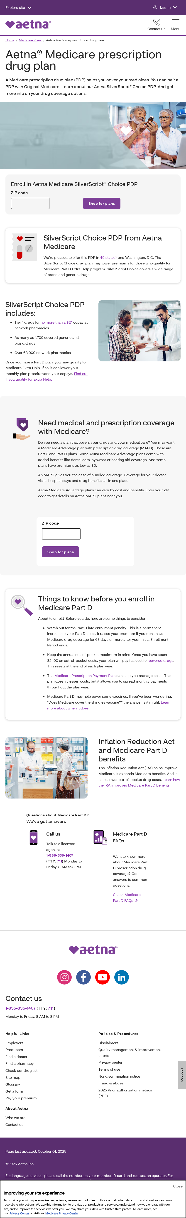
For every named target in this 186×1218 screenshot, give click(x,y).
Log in (165, 7)
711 (59, 861)
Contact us (156, 28)
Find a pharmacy (19, 1063)
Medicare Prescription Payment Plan (84, 675)
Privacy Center (19, 1213)
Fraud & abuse (110, 1083)
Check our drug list (21, 1070)
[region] (93, 1199)
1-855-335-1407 (59, 855)
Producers (14, 1049)
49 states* (108, 257)
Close (178, 1186)
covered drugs (161, 660)
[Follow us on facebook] (83, 977)
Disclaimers (108, 1042)
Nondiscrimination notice (119, 1076)
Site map (12, 1077)
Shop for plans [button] (101, 203)
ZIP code (19, 192)
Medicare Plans (30, 40)
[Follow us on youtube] (102, 977)
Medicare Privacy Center (61, 1213)
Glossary (12, 1084)
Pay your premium (21, 1097)
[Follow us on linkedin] (121, 977)
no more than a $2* (56, 322)
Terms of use (109, 1069)
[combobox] (30, 203)
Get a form (14, 1091)
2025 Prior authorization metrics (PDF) (125, 1093)
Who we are (15, 1117)
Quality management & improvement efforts (129, 1052)
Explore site (15, 7)
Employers (14, 1042)
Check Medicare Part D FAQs (127, 897)
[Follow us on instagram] (64, 977)
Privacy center (110, 1062)
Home (9, 40)
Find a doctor (16, 1056)
